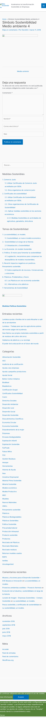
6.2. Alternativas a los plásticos (16, 284)
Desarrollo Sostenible (10, 415)
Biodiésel (5, 382)
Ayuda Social (7, 375)
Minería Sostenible (9, 484)
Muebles (5, 499)
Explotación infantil (9, 441)
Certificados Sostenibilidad (12, 393)
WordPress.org (7, 660)
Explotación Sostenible (10, 444)
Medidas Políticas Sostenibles (14, 306)
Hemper (5, 462)
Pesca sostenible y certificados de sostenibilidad (20, 605)
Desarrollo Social (8, 412)
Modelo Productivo (9, 491)
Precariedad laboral (9, 528)
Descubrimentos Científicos (12, 419)
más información (6, 697)
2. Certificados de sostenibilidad (14, 194)
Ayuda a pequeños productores (14, 372)
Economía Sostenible (10, 426)
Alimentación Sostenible (11, 357)
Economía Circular (9, 422)
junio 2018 (6, 632)
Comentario (7, 93)
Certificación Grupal (9, 390)
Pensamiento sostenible (11, 510)
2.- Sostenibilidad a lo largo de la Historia (17, 242)
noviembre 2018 (8, 621)
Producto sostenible (9, 535)
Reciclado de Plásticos (10, 542)
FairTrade (5, 448)
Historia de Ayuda (9, 470)
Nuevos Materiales (9, 502)
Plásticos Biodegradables (11, 517)
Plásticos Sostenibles (10, 521)
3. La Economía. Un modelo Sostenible (17, 249)
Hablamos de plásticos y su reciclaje (16, 340)
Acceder (5, 649)
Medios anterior (23, 71)
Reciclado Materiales (10, 546)
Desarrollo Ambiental (10, 404)
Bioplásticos (6, 386)
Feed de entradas (9, 653)
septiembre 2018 (8, 625)
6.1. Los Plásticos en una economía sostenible (22, 280)
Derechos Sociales (9, 401)
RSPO (4, 557)
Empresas (6, 433)
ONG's (4, 506)
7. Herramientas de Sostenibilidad (15, 288)
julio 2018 (5, 629)
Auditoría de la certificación (12, 364)
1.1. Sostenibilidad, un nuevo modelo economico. (23, 238)
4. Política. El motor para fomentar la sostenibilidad (21, 253)
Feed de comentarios (10, 656)
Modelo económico (9, 488)
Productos (6, 539)
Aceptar (21, 697)
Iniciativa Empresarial (10, 477)
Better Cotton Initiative (11, 379)
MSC (4, 495)
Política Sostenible (9, 524)
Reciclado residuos (9, 550)
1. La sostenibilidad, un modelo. (14, 234)
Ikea (4, 473)
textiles (5, 561)
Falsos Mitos (7, 451)
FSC (4, 455)
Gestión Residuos (8, 459)
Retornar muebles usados (12, 553)
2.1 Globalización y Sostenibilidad (17, 245)
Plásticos (5, 513)
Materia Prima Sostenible (11, 481)
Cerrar (2, 715)
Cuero (4, 397)
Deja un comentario (9, 30)
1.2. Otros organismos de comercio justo (20, 190)
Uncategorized (7, 564)
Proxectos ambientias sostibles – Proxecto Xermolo (21, 588)
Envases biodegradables (11, 437)
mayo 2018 (6, 636)
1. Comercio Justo (9, 180)
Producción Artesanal (10, 531)
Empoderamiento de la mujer (13, 430)
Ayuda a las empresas (10, 368)
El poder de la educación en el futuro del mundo (20, 344)
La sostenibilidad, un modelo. (24, 601)
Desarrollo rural (8, 408)
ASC (4, 361)
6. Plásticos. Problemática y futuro (15, 277)
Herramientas (7, 466)
